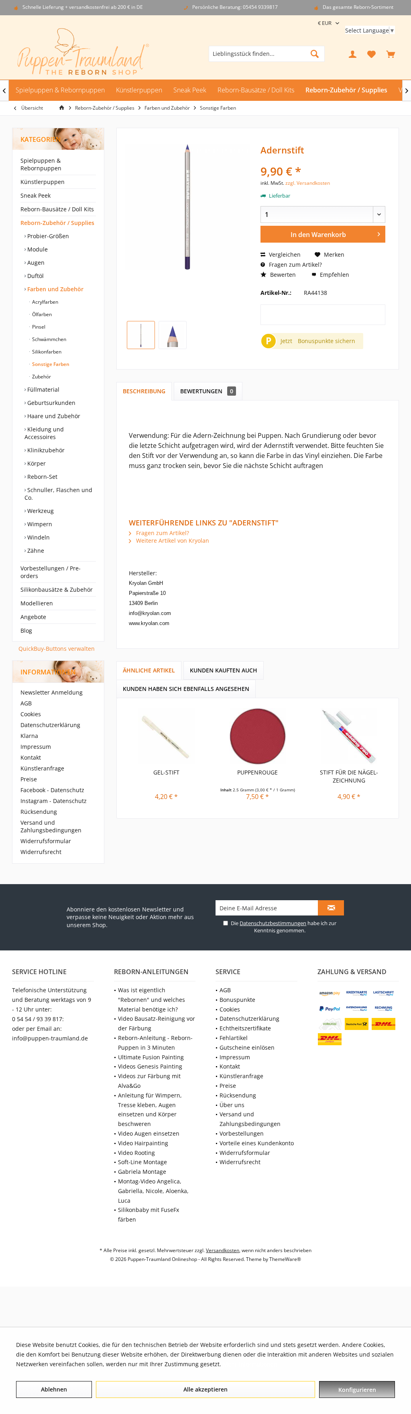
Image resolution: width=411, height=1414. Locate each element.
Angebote (33, 617)
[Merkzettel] (371, 54)
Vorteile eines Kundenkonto (257, 1143)
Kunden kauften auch (223, 670)
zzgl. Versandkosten (307, 183)
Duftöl (35, 276)
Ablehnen (54, 1389)
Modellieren (36, 603)
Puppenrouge (257, 772)
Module (37, 249)
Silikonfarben (46, 351)
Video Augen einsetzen (148, 1133)
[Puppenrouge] (257, 736)
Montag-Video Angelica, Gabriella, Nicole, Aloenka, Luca (153, 1190)
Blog (26, 630)
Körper (36, 463)
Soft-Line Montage (142, 1162)
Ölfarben (41, 314)
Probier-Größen (47, 236)
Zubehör (41, 376)
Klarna (29, 736)
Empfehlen (333, 274)
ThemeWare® (285, 1259)
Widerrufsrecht (40, 852)
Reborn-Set (41, 476)
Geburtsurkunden (50, 403)
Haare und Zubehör (53, 416)
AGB (26, 703)
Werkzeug (40, 511)
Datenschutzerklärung (50, 725)
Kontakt (30, 757)
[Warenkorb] (390, 54)
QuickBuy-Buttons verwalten (56, 648)
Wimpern (39, 524)
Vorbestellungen (242, 1133)
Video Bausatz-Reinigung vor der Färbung (156, 1023)
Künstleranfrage (42, 768)
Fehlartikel (234, 1038)
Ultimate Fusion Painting (151, 1057)
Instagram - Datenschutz (53, 801)
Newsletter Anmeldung (51, 692)
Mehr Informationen (250, 1364)
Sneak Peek (35, 195)
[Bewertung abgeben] (322, 160)
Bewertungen (206, 391)
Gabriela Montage (142, 1171)
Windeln (38, 537)
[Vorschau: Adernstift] (141, 335)
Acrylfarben (44, 301)
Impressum (35, 746)
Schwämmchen (48, 339)
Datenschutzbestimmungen (273, 923)
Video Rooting (136, 1153)
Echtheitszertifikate (245, 1028)
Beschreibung (144, 391)
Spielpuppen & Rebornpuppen (40, 164)
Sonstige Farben (50, 364)
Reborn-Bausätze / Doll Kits (57, 209)
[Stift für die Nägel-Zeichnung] (349, 736)
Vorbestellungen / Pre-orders (50, 572)
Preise (28, 779)
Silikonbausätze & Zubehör (56, 589)
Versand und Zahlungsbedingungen (50, 826)
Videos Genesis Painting (150, 1066)
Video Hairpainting (143, 1143)
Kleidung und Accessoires (44, 433)
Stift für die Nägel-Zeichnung (349, 776)
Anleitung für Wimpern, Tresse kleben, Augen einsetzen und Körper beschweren (150, 1109)
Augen (35, 262)
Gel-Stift (166, 772)
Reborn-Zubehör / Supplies (57, 223)
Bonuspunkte (237, 999)
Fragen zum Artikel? (294, 264)
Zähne (35, 550)
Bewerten (282, 274)
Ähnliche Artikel (149, 670)
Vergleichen (284, 254)
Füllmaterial (42, 389)
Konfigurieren (357, 1390)
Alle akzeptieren (205, 1389)
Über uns (232, 1105)
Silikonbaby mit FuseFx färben (148, 1214)
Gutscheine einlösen (247, 1047)
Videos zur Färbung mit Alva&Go (149, 1080)
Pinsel (38, 326)
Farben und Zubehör (54, 289)
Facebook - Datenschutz (52, 790)
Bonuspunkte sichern (326, 341)
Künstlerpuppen (42, 182)
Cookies (30, 714)
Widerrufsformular (45, 841)
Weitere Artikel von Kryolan (171, 540)
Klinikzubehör (45, 450)
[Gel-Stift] (166, 736)
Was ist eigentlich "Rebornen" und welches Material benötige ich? (151, 999)
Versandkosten (222, 1250)
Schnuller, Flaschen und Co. (58, 493)
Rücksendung (38, 811)
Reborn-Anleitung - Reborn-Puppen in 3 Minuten (155, 1042)
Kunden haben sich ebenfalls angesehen (186, 689)
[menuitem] (390, 54)
